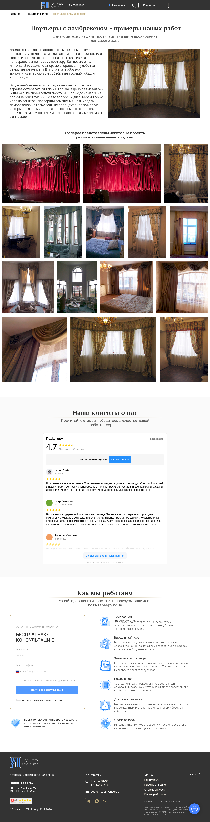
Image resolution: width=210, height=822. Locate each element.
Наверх (194, 774)
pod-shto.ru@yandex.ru (105, 791)
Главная (15, 13)
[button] (148, 5)
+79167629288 (75, 5)
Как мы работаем (155, 794)
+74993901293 (99, 781)
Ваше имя (22, 649)
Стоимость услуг (155, 789)
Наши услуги (118, 5)
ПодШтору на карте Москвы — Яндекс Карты (105, 562)
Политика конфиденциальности (162, 801)
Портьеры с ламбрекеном (69, 13)
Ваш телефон (24, 665)
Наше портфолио (37, 13)
